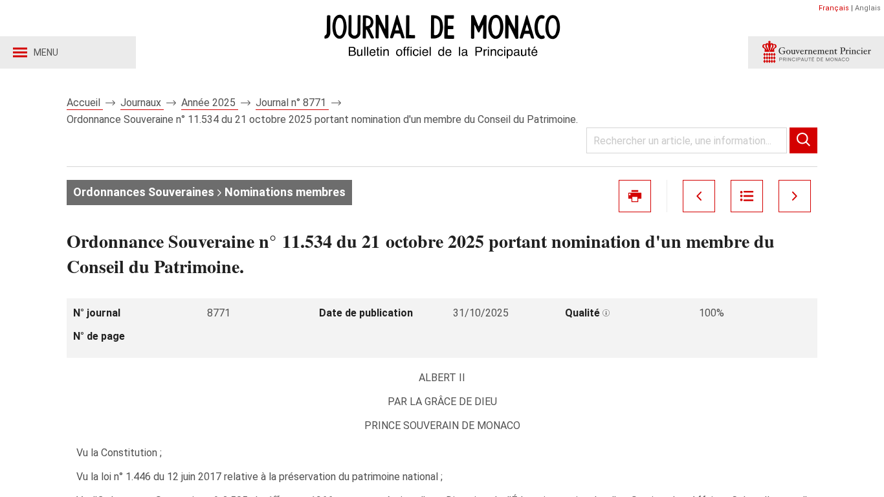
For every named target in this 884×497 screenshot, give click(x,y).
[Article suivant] (795, 196)
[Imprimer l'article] (635, 196)
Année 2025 (209, 102)
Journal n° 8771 (292, 102)
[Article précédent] (699, 196)
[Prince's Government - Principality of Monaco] (816, 52)
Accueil (85, 102)
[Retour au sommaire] (747, 196)
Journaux (142, 102)
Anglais (868, 8)
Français (834, 8)
